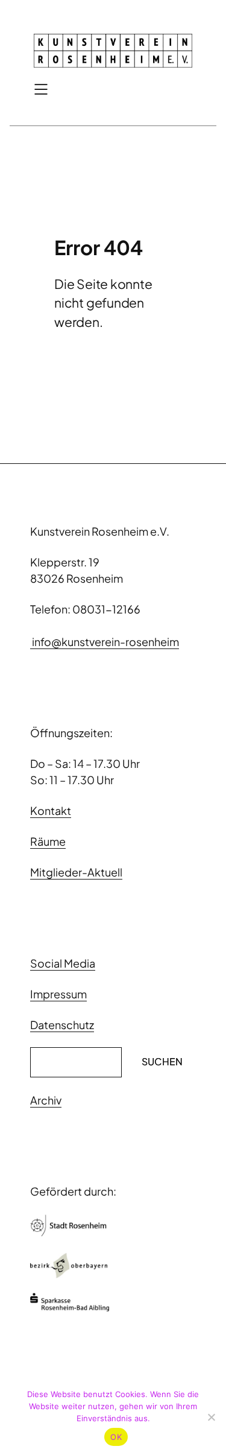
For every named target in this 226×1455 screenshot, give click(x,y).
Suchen (162, 1061)
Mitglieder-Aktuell (76, 872)
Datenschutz (62, 1025)
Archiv (45, 1100)
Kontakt (50, 810)
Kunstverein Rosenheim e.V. (99, 531)
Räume (48, 841)
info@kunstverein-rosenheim (104, 641)
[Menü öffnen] (41, 89)
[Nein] (211, 1417)
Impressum (58, 994)
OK (116, 1437)
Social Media (62, 963)
